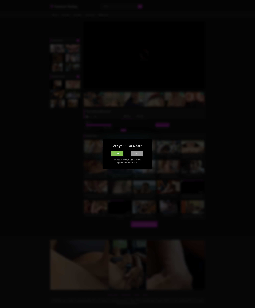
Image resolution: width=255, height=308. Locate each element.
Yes (117, 153)
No (137, 153)
